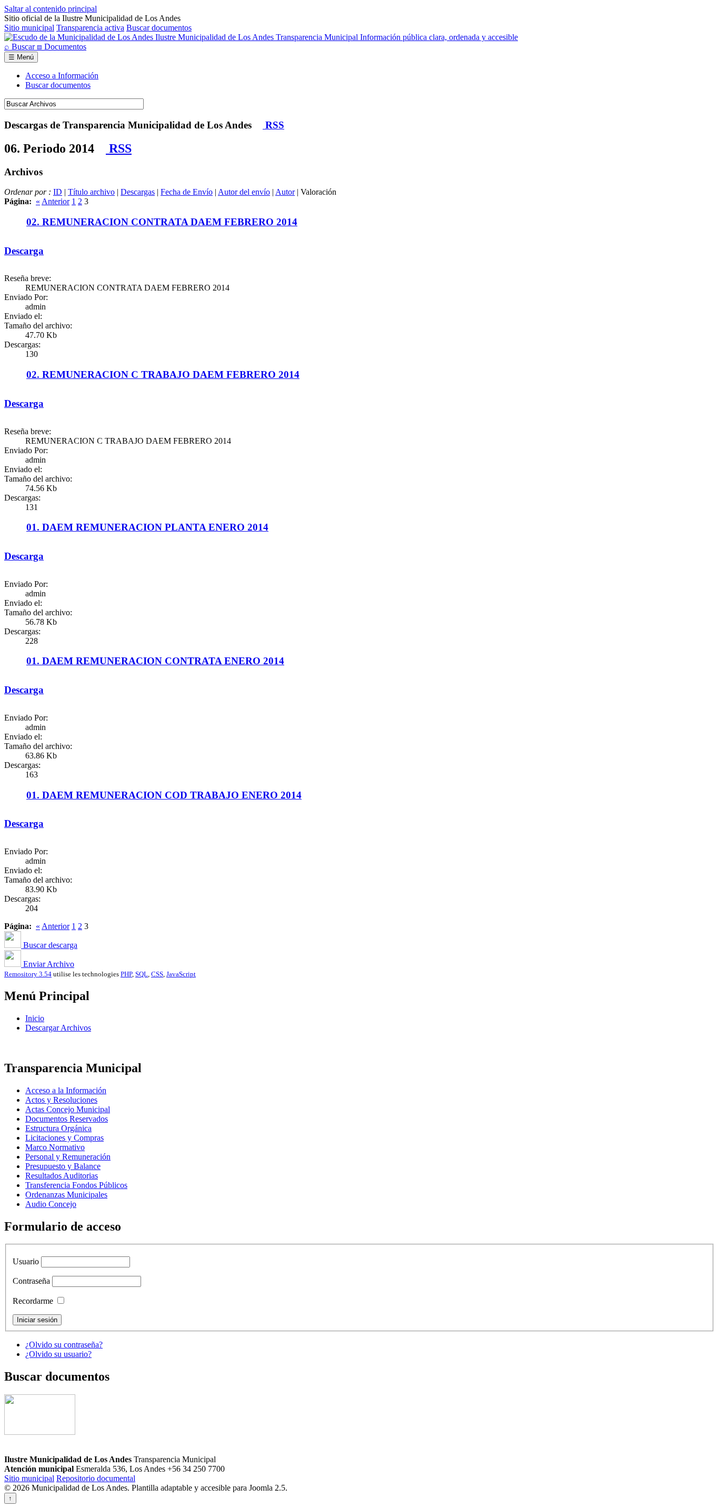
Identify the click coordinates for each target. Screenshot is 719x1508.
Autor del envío (244, 191)
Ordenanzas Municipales (66, 1194)
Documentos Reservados (66, 1118)
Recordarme (33, 1300)
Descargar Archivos (58, 1027)
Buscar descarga (49, 945)
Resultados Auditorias (61, 1175)
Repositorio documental (95, 1478)
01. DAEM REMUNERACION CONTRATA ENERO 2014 (155, 660)
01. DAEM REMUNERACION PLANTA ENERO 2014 (147, 527)
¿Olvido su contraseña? (64, 1344)
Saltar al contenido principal (50, 8)
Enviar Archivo (47, 964)
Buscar (20, 46)
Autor (285, 191)
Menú (21, 57)
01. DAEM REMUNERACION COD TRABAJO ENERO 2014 (164, 795)
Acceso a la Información (65, 1090)
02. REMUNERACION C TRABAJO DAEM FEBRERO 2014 (162, 374)
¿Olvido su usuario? (58, 1354)
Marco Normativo (55, 1147)
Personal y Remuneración (68, 1156)
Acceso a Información (61, 75)
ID (57, 191)
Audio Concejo (50, 1204)
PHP (126, 974)
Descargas (138, 191)
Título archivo (91, 191)
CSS (157, 974)
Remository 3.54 (28, 974)
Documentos (61, 46)
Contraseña (31, 1280)
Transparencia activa (90, 27)
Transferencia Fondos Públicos (76, 1185)
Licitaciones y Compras (64, 1137)
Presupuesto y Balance (63, 1166)
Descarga (24, 250)
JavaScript (181, 974)
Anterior (55, 201)
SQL (141, 974)
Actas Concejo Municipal (67, 1109)
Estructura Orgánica (58, 1128)
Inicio (34, 1018)
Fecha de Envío (187, 191)
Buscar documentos (159, 27)
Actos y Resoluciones (61, 1099)
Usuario (26, 1261)
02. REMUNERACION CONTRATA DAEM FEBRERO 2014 (161, 221)
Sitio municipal (29, 27)
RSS (273, 125)
